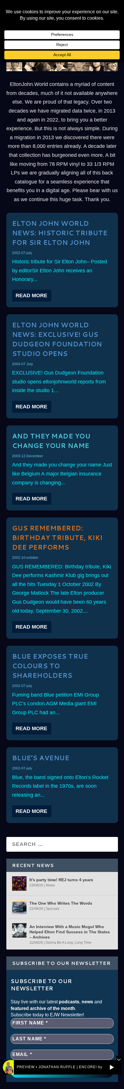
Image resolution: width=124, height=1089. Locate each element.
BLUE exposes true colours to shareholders (50, 666)
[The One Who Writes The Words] (19, 907)
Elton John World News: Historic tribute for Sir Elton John (60, 233)
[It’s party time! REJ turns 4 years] (19, 883)
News (50, 885)
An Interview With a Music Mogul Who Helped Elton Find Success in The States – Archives (69, 931)
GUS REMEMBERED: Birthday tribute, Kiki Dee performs (57, 538)
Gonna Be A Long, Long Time (68, 943)
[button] (111, 1067)
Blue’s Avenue (40, 757)
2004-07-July (22, 364)
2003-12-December (27, 456)
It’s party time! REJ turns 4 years (61, 879)
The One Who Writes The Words (60, 903)
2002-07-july (22, 253)
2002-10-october (25, 558)
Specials (52, 909)
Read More (31, 295)
